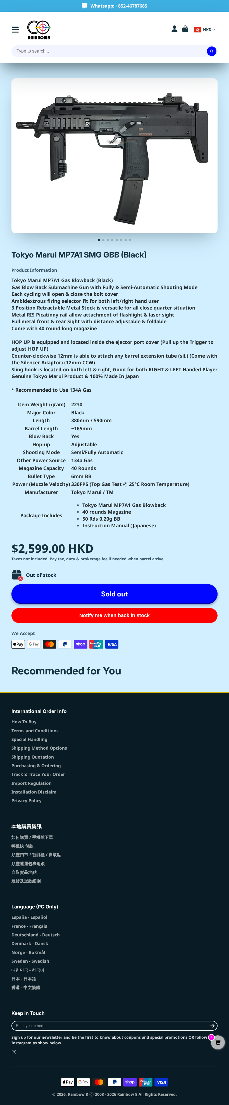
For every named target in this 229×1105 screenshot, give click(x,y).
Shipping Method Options (39, 748)
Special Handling (29, 739)
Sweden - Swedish (30, 961)
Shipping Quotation (32, 757)
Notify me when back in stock (114, 615)
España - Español (29, 917)
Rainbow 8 (78, 1094)
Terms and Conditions (35, 731)
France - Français (29, 926)
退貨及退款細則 (26, 881)
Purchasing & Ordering (36, 766)
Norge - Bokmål (28, 952)
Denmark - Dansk (29, 943)
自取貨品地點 (24, 872)
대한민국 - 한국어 (27, 970)
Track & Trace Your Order (38, 774)
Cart (185, 29)
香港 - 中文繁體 (25, 987)
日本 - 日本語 (23, 979)
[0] (218, 1043)
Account (174, 29)
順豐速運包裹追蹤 (28, 863)
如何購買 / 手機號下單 (32, 837)
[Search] (211, 51)
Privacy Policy (26, 801)
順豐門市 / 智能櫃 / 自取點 (36, 855)
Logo (39, 29)
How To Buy (24, 722)
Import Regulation (31, 783)
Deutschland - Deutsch (35, 935)
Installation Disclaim (33, 792)
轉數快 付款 (22, 846)
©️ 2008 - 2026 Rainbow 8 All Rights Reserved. (133, 1094)
